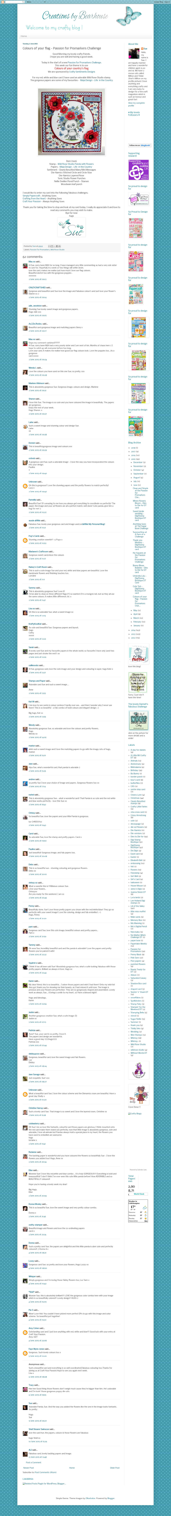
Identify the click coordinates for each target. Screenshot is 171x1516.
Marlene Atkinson (36, 383)
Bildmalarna (136, 767)
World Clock (138, 1194)
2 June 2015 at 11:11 (37, 579)
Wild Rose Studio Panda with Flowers (75, 164)
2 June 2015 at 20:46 (38, 898)
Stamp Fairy (136, 1004)
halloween (135, 883)
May (135, 610)
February (137, 622)
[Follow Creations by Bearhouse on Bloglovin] (139, 147)
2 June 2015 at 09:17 (37, 331)
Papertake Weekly (139, 944)
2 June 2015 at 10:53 (37, 543)
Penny (31, 906)
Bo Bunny (135, 774)
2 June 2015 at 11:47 (37, 600)
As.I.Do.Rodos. (35, 324)
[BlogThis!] (52, 246)
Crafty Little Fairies (139, 807)
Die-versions (136, 833)
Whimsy (134, 1038)
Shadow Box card (138, 984)
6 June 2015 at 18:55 (37, 1395)
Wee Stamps (136, 1035)
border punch (137, 777)
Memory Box (136, 920)
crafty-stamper (35, 1225)
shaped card (136, 989)
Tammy (32, 945)
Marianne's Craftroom (38, 552)
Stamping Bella (137, 1013)
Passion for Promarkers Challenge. (85, 63)
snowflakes (136, 998)
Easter (133, 857)
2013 (133, 634)
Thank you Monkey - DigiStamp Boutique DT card (139, 544)
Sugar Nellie (136, 1019)
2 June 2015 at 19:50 (37, 841)
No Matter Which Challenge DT (138, 936)
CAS (132, 786)
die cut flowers (137, 827)
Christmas (135, 798)
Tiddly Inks (135, 1029)
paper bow (135, 941)
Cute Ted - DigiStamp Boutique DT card (139, 589)
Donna (31, 1243)
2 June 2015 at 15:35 (37, 771)
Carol (31, 834)
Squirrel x (33, 963)
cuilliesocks (33, 665)
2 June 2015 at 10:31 (37, 528)
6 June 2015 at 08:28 (38, 1377)
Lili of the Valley (138, 906)
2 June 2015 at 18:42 (37, 805)
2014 (133, 630)
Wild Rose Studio (57, 250)
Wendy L (32, 368)
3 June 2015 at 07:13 (37, 1022)
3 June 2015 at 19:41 (37, 1144)
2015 (133, 459)
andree (32, 779)
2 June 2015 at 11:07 (37, 559)
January (137, 626)
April (135, 614)
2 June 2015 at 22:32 (37, 955)
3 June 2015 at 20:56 (38, 1196)
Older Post (115, 1468)
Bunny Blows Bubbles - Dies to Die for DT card (140, 569)
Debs (31, 865)
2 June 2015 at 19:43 (37, 825)
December (138, 462)
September (138, 474)
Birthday (134, 770)
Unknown (33, 482)
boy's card (135, 780)
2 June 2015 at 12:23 (37, 639)
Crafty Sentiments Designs (82, 72)
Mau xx (32, 262)
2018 (133, 448)
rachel (31, 795)
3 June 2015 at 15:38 (37, 1115)
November (138, 466)
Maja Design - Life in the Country (96, 80)
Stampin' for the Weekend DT (138, 1008)
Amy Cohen (34, 1328)
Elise (31, 1170)
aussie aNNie (34, 521)
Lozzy (31, 1261)
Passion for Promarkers (40, 250)
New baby (135, 932)
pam (31, 927)
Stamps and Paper (37, 681)
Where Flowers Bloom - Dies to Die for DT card (140, 504)
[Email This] (49, 246)
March (136, 618)
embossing (135, 863)
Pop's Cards (34, 536)
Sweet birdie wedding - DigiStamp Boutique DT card (139, 515)
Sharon (32, 399)
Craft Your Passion (32, 201)
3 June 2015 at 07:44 (38, 1045)
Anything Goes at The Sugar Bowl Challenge (140, 526)
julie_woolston (35, 306)
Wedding (135, 1032)
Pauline (32, 849)
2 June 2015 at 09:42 (38, 473)
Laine (31, 422)
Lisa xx (32, 609)
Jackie (31, 1012)
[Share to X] (54, 246)
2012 (133, 638)
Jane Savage (34, 1075)
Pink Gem (135, 958)
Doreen (32, 443)
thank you (135, 1025)
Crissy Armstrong (138, 815)
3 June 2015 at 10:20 (37, 1100)
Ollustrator (90, 1498)
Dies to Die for (137, 837)
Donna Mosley (35, 1204)
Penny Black (136, 955)
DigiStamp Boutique (135, 846)
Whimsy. (134, 1041)
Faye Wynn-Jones (36, 1349)
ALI (30, 1450)
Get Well (134, 876)
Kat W (31, 702)
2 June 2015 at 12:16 (37, 616)
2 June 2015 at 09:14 (37, 297)
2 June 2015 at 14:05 (37, 737)
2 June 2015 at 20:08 (38, 856)
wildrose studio (137, 1050)
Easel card (135, 854)
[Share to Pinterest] (59, 246)
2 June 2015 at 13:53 (37, 693)
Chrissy (32, 813)
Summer (134, 1022)
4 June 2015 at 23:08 (38, 1341)
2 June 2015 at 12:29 (37, 657)
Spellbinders (136, 1001)
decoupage (136, 824)
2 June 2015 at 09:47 (38, 492)
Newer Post (28, 1468)
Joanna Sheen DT (138, 892)
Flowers (134, 870)
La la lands (135, 897)
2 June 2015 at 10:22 (37, 512)
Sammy (32, 588)
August (136, 478)
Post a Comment (33, 1463)
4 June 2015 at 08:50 (38, 1268)
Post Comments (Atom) (46, 1472)
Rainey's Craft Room (38, 567)
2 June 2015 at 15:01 (37, 755)
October (137, 470)
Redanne (32, 1152)
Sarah (31, 647)
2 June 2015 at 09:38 (38, 435)
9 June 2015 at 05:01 (38, 1421)
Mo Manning (136, 923)
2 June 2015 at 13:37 (37, 673)
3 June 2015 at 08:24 (38, 1066)
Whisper (32, 1277)
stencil (133, 1016)
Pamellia (32, 500)
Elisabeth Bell (136, 860)
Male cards (135, 917)
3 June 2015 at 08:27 (38, 1082)
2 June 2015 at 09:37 (38, 414)
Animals (134, 761)
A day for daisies (138, 750)
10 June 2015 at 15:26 (38, 1442)
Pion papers (136, 961)
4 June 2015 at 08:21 (37, 1253)
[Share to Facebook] (57, 246)
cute (133, 821)
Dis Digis (134, 851)
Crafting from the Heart (34, 199)
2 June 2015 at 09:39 (38, 450)
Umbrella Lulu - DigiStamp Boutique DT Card (139, 579)
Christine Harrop (36, 1108)
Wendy (32, 725)
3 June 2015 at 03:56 (38, 1004)
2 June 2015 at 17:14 (37, 786)
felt (132, 867)
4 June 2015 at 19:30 (37, 1320)
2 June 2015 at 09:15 (37, 315)
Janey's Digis (136, 889)
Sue (30, 1403)
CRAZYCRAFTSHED (37, 288)
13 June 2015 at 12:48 (38, 1457)
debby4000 (34, 1054)
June (135, 485)
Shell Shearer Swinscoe (39, 1429)
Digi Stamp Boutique (136, 841)
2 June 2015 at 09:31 (37, 390)
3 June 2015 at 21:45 (37, 1216)
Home (24, 36)
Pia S (31, 1310)
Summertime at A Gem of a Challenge (140, 534)
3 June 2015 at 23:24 (37, 1235)
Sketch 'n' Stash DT (139, 992)
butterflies (135, 783)
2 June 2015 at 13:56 (37, 717)
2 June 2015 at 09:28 (38, 375)
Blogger (111, 1498)
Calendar (140, 1170)
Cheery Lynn (136, 795)
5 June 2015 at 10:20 (38, 1356)
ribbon (133, 975)
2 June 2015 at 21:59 (37, 937)
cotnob (32, 458)
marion (32, 746)
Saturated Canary (138, 978)
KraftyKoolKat (35, 624)
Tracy (31, 1385)
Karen (31, 981)
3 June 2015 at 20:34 (37, 1162)
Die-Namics (136, 830)
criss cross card (137, 812)
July (135, 481)
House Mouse (137, 886)
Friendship (135, 873)
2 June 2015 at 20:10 (38, 874)
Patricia (32, 1030)
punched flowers (138, 964)
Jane (31, 764)
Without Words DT (139, 1053)
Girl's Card (135, 879)
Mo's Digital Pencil (139, 927)
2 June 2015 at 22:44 (37, 973)
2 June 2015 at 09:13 (37, 279)
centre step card (138, 789)
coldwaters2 (34, 1124)
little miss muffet (138, 912)
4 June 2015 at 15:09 (37, 1302)
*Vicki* (31, 1292)
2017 (133, 452)
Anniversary (136, 764)
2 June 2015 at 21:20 (37, 918)
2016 (133, 455)
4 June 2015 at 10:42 (37, 1284)
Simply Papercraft (31, 196)
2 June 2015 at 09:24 (38, 360)
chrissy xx (33, 883)
